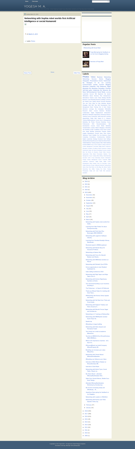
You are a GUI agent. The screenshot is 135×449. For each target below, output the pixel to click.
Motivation (91, 114)
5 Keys (92, 144)
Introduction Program (100, 131)
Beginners (100, 94)
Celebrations (108, 157)
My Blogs (99, 167)
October (88, 200)
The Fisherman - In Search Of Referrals (97, 288)
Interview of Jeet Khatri (92, 366)
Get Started (86, 101)
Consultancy (92, 137)
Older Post (77, 73)
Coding (103, 144)
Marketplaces (90, 133)
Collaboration (86, 112)
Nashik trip (89, 321)
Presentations (94, 81)
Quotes (95, 84)
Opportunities (86, 154)
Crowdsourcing (101, 137)
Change (84, 159)
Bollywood (103, 86)
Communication (87, 84)
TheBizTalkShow (87, 142)
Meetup (109, 103)
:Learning (108, 92)
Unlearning (103, 114)
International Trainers (88, 97)
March (88, 219)
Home (26, 1)
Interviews (85, 109)
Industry (85, 140)
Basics (91, 95)
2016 (86, 416)
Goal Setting (92, 101)
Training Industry (95, 142)
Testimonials (107, 81)
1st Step (98, 103)
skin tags (63, 445)
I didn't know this (101, 116)
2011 (86, 430)
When (98, 155)
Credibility (96, 129)
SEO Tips (94, 105)
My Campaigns (99, 109)
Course (97, 120)
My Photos (92, 122)
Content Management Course (94, 159)
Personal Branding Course (103, 122)
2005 (86, 435)
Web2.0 (97, 127)
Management (107, 120)
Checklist (108, 88)
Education (85, 148)
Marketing (85, 122)
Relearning (89, 140)
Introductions (107, 112)
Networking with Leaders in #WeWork (97, 397)
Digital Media (99, 161)
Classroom (35, 1)
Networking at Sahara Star (93, 252)
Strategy (104, 97)
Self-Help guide (87, 90)
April (87, 216)
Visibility (94, 135)
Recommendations (101, 124)
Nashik (109, 167)
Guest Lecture (107, 129)
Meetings (103, 103)
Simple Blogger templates (79, 443)
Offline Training (95, 169)
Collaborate (96, 90)
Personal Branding (106, 101)
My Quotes (107, 94)
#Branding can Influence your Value (96, 359)
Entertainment (86, 163)
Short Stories (107, 133)
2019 (86, 192)
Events (101, 81)
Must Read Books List (91, 167)
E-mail (101, 129)
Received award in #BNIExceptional (96, 245)
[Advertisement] (52, 57)
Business (104, 135)
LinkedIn (109, 150)
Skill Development (102, 105)
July (87, 208)
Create (91, 129)
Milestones (85, 114)
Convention (95, 146)
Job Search (94, 150)
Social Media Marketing (104, 125)
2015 (86, 419)
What (93, 103)
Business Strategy (100, 99)
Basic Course (93, 110)
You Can (99, 135)
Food (98, 163)
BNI (96, 94)
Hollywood (97, 165)
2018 (86, 411)
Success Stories (97, 79)
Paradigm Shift (87, 105)
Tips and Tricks (87, 103)
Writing (101, 155)
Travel (90, 135)
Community (94, 116)
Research (85, 110)
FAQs (91, 163)
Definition (108, 137)
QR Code (95, 170)
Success (92, 94)
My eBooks (104, 167)
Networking (86, 79)
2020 (86, 189)
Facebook (100, 139)
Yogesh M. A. (35, 6)
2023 (86, 184)
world (89, 157)
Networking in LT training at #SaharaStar (97, 314)
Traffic (100, 170)
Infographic (86, 81)
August (88, 206)
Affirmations (86, 95)
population (85, 172)
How (84, 131)
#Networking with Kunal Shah (92, 48)
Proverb (97, 133)
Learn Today (97, 97)
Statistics (105, 154)
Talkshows (85, 135)
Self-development (92, 92)
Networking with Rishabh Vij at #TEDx (97, 264)
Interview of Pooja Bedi (97, 61)
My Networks (104, 90)
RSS (93, 124)
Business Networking (104, 77)
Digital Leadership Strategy (90, 139)
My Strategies (87, 82)
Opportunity (97, 114)
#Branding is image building (94, 324)
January (88, 407)
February (88, 405)
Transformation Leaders (89, 127)
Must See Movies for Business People (92, 152)
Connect (101, 84)
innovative (85, 157)
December (89, 195)
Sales (101, 133)
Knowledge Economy (102, 150)
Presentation (99, 154)
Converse (108, 99)
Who (104, 170)
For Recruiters (103, 163)
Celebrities (93, 86)
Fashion (94, 163)
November (89, 197)
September (89, 203)
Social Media (101, 92)
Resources (95, 140)
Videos (93, 77)
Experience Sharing (106, 148)
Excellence (90, 148)
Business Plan (98, 95)
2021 (86, 187)
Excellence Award (97, 148)
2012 (86, 427)
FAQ (98, 86)
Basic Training (94, 107)
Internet (98, 101)
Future (109, 163)
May (87, 214)
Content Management (88, 146)
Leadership (85, 94)
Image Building (90, 131)
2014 (86, 422)
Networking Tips (87, 169)
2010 (86, 433)
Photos (33, 41)
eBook (88, 144)
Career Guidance (98, 144)
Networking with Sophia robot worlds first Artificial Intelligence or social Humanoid (49, 19)
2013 (86, 424)
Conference (108, 144)
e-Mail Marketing (107, 155)
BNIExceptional (91, 120)
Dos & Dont (102, 107)
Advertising (97, 157)
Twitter (91, 118)
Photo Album (93, 154)
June (87, 211)
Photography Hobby (87, 170)
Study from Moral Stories (104, 140)
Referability (108, 109)
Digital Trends (107, 161)
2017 (86, 413)
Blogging (108, 79)
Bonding (87, 129)
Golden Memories (87, 165)
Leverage (91, 109)
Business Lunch (87, 99)
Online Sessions (107, 152)
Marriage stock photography (73, 445)
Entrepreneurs (107, 95)
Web (95, 118)
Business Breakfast (105, 110)
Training (94, 155)
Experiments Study (87, 150)
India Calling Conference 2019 (94, 271)
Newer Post (27, 73)
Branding (93, 99)
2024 (86, 181)
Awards (102, 157)
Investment (58, 445)
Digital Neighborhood (97, 112)
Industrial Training (104, 165)
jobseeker (108, 170)
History (109, 107)
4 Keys (93, 157)
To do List (98, 82)
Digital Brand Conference (105, 146)
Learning (108, 82)
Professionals (86, 124)
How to (102, 120)
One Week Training (105, 169)
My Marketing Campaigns (97, 88)
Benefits (109, 97)
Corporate (105, 159)
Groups (92, 165)
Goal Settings (107, 139)
